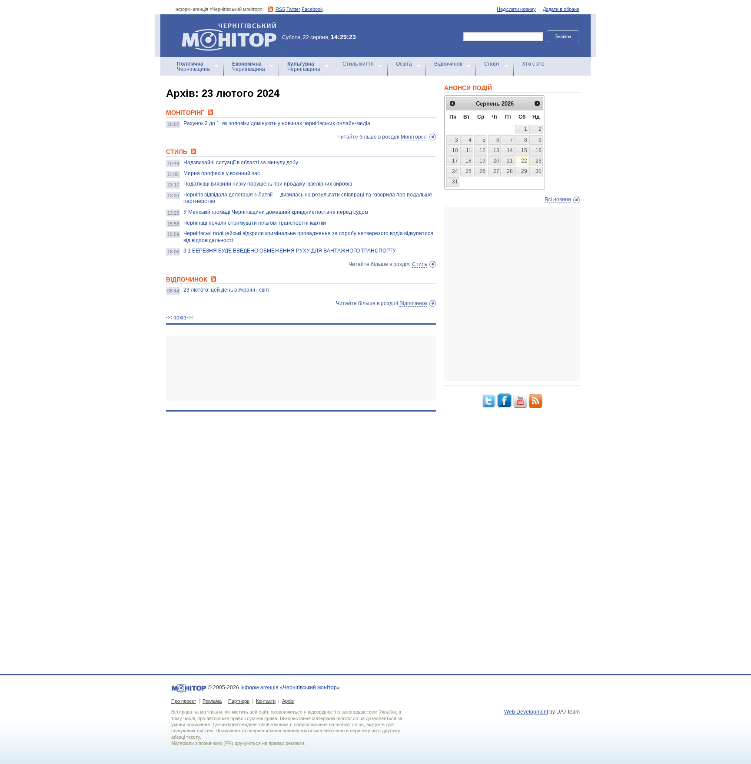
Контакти (266, 701)
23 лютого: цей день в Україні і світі (226, 290)
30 (538, 171)
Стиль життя (358, 64)
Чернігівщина (193, 66)
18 (468, 161)
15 (524, 150)
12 (482, 150)
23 (538, 161)
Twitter (293, 9)
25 (468, 171)
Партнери (238, 701)
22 (524, 161)
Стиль (419, 264)
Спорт (492, 64)
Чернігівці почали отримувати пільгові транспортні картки (254, 223)
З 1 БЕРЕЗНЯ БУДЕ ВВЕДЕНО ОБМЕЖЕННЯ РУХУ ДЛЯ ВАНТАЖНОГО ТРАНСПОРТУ (289, 251)
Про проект (183, 701)
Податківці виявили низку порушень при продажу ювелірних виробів (267, 184)
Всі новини (558, 199)
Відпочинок (448, 64)
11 (469, 150)
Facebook (312, 9)
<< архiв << (179, 318)
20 (496, 161)
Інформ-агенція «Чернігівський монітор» (225, 26)
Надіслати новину (516, 9)
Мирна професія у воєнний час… (224, 173)
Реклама (212, 701)
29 (524, 171)
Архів (288, 701)
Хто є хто (533, 64)
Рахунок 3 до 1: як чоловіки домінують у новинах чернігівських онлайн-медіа (276, 123)
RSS (280, 9)
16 (538, 150)
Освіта (404, 64)
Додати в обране (561, 9)
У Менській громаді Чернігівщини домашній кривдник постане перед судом (275, 212)
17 (455, 161)
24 (455, 171)
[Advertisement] (301, 368)
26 (482, 171)
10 (455, 150)
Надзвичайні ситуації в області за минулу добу (240, 162)
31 (455, 182)
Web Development (526, 712)
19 (482, 161)
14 (510, 150)
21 (510, 161)
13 (496, 150)
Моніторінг (414, 137)
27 (496, 171)
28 (510, 171)
